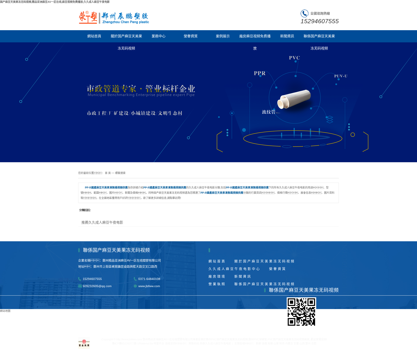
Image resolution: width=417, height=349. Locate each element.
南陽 (270, 343)
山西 (302, 343)
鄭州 (308, 343)
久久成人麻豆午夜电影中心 (234, 269)
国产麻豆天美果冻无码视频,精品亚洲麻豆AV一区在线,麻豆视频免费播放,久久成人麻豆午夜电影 (55, 1)
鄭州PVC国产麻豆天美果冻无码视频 (227, 339)
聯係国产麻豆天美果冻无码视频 (319, 38)
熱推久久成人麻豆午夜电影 (215, 343)
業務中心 (158, 36)
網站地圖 (5, 311)
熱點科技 (194, 343)
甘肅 (296, 343)
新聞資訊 (287, 36)
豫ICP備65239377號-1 (125, 343)
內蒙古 (289, 343)
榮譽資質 (191, 36)
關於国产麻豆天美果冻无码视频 (126, 38)
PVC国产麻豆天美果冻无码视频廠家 (288, 339)
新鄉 (258, 343)
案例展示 (223, 36)
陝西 (282, 343)
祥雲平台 (159, 343)
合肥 (313, 343)
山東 (276, 343)
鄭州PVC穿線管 (257, 339)
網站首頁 (94, 36)
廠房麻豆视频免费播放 (255, 38)
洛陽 (264, 343)
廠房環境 (217, 276)
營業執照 (217, 284)
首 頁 (108, 173)
